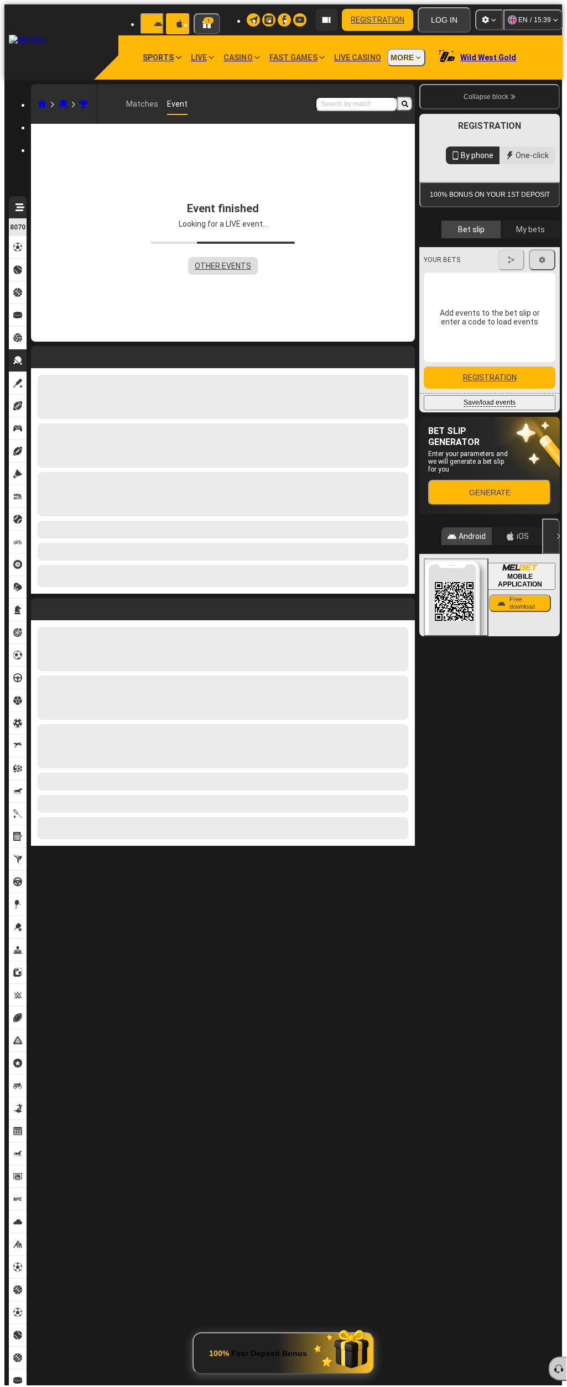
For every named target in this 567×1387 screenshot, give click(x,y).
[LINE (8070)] (42, 104)
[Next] (64, 607)
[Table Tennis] (63, 104)
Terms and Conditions (494, 262)
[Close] (551, 737)
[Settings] (489, 19)
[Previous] (39, 607)
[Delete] (403, 607)
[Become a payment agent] (326, 20)
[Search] (405, 104)
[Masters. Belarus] (83, 104)
